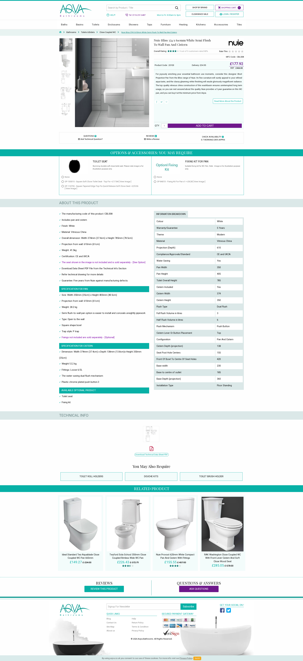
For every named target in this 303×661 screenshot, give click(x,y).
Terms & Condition (140, 627)
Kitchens (201, 24)
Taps (149, 24)
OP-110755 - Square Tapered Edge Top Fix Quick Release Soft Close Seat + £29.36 (101, 187)
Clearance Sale (200, 14)
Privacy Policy (138, 630)
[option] (66, 46)
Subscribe (188, 606)
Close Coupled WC (108, 32)
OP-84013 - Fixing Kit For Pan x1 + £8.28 (181, 181)
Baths (64, 24)
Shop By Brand (199, 7)
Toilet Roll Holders (91, 476)
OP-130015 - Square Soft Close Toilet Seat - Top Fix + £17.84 (98, 181)
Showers (133, 24)
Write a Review (153, 139)
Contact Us (111, 622)
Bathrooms (71, 32)
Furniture (166, 24)
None (67, 177)
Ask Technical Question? (91, 139)
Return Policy (137, 622)
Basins (79, 24)
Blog (109, 618)
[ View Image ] (125, 181)
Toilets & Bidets (88, 32)
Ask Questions (198, 588)
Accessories (221, 24)
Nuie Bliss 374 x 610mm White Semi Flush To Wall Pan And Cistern (149, 32)
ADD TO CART (205, 125)
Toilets (95, 24)
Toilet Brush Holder (211, 476)
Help (134, 618)
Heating (183, 24)
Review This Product (104, 588)
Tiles (239, 24)
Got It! (197, 658)
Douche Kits (151, 476)
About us (111, 630)
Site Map (110, 627)
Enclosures (114, 24)
